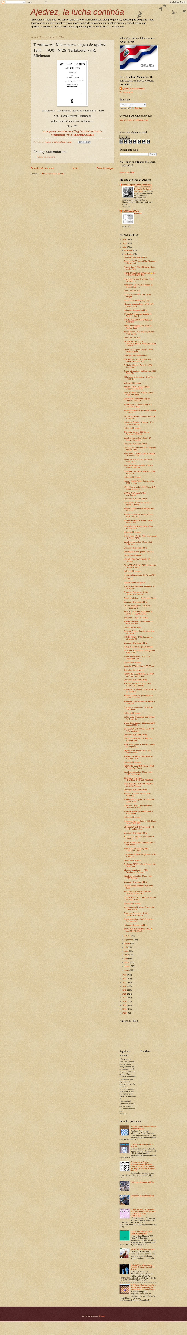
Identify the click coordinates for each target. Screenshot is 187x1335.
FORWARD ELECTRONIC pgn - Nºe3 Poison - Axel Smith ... (139, 767)
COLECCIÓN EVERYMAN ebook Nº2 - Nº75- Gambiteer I (139, 730)
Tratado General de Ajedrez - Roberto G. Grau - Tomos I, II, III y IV (143, 1267)
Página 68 (138, 213)
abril (126, 959)
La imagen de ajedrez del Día (135, 257)
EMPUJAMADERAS (130, 211)
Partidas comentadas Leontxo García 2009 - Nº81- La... (138, 515)
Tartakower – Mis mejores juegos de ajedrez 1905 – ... (138, 286)
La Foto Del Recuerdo (132, 627)
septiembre (129, 940)
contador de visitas (127, 172)
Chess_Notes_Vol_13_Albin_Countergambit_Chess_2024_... (140, 537)
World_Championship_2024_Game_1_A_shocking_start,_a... (140, 488)
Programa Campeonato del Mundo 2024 (139, 575)
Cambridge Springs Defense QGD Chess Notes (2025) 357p (140, 822)
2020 (124, 986)
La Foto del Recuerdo (132, 383)
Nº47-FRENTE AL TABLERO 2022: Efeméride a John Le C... (138, 360)
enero (126, 970)
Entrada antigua (105, 168)
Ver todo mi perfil (126, 92)
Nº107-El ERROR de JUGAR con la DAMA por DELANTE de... (138, 613)
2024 (124, 247)
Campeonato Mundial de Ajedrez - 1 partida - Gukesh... (138, 504)
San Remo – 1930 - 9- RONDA (136, 618)
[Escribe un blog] (81, 142)
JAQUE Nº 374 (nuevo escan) (142, 1249)
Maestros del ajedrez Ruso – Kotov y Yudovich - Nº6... (138, 757)
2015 (124, 1005)
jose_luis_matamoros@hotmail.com (134, 120)
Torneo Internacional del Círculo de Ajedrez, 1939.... (137, 327)
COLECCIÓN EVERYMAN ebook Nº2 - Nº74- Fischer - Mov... (139, 828)
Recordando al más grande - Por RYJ (138, 552)
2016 (124, 1001)
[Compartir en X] (84, 142)
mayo (126, 955)
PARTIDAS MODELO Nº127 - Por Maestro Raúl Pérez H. (137, 684)
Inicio (75, 168)
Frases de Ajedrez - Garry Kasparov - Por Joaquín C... (138, 920)
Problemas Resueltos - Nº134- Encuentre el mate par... (136, 593)
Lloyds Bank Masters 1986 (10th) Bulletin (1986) (141, 1232)
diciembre (128, 250)
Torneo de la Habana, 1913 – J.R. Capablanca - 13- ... (137, 658)
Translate (138, 108)
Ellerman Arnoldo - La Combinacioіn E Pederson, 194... (139, 838)
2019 (124, 990)
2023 (124, 975)
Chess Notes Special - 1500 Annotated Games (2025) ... (139, 724)
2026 (124, 240)
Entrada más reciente (42, 168)
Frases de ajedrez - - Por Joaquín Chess (140, 598)
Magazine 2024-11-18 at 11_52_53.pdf (139, 666)
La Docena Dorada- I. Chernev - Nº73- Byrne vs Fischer (139, 423)
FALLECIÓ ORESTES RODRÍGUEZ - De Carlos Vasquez (139, 785)
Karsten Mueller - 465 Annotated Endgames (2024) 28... (136, 388)
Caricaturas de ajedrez (133, 555)
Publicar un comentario (46, 157)
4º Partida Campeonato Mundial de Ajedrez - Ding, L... (137, 315)
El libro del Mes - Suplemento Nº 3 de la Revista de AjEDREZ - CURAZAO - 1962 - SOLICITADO (143, 1212)
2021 (124, 983)
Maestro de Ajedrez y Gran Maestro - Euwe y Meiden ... (138, 622)
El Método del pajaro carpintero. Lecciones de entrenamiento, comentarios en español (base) (143, 1287)
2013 (124, 1013)
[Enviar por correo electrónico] (78, 142)
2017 (124, 998)
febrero (127, 966)
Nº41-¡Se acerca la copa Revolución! (138, 647)
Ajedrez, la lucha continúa (77, 11)
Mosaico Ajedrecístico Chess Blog (136, 185)
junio (126, 951)
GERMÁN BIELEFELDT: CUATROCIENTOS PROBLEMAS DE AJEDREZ (140, 343)
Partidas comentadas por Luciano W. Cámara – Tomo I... (138, 696)
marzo (127, 962)
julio (126, 947)
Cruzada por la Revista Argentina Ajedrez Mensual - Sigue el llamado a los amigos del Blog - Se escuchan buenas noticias (143, 1166)
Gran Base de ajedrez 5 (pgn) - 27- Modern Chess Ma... (137, 439)
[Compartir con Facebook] (86, 142)
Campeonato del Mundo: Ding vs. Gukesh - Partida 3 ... (137, 400)
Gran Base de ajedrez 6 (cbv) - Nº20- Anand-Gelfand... (138, 351)
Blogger (102, 1316)
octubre (127, 936)
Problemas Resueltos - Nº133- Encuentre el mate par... (136, 914)
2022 (124, 979)
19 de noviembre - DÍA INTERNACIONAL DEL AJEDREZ (138, 779)
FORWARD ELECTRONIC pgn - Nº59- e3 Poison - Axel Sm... (139, 675)
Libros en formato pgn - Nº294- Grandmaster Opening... (136, 871)
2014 (124, 1009)
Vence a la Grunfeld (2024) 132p (136, 300)
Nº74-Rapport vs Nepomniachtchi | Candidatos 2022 (137, 405)
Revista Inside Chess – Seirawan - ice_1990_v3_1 (137, 607)
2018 (124, 994)
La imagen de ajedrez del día (135, 680)
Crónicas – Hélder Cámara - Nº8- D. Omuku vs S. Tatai (138, 806)
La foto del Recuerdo (132, 291)
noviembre (128, 254)
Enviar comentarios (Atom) (52, 174)
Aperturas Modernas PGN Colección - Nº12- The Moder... (139, 394)
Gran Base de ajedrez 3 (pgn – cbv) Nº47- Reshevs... (138, 877)
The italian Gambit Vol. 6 (133, 670)
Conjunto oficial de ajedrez (134, 582)
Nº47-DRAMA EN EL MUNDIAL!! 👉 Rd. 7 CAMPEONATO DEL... (140, 274)
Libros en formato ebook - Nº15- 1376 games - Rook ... (138, 305)
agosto (127, 943)
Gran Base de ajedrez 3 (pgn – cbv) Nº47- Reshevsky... (138, 773)
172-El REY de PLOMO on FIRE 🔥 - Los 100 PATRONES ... (139, 930)
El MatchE (128, 579)
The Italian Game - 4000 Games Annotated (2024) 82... (136, 433)
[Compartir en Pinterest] (89, 142)
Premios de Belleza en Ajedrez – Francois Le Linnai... (137, 850)
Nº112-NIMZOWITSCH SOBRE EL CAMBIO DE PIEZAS (137, 893)
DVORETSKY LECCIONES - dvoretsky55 (135, 494)
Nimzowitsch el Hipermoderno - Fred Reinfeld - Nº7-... (138, 527)
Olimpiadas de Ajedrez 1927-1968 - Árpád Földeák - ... (138, 751)
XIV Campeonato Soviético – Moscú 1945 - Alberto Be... (138, 466)
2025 (124, 243)
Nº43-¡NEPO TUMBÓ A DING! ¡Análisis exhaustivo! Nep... (139, 455)
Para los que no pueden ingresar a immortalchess (143, 1127)
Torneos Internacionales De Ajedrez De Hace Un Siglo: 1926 (143, 189)
